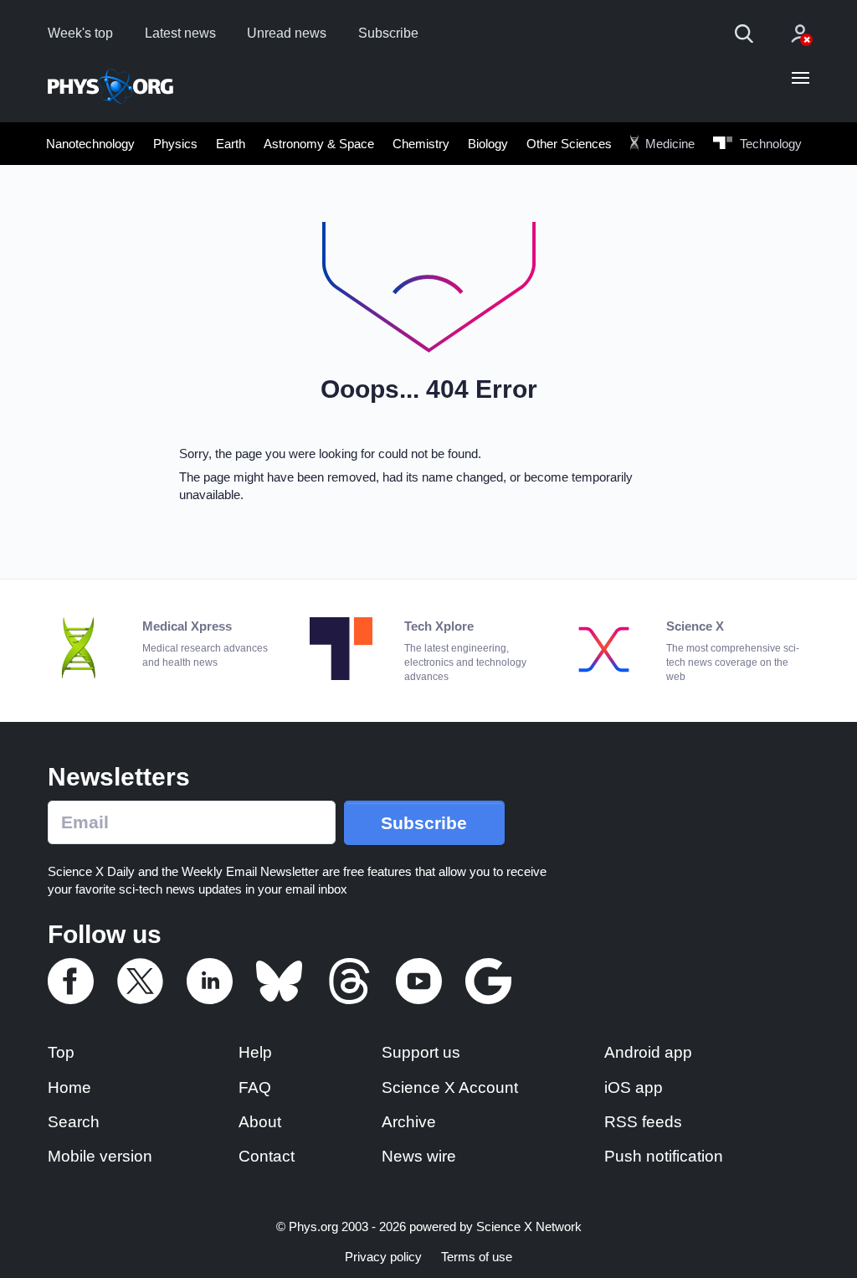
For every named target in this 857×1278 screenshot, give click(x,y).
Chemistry (421, 144)
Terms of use (476, 1257)
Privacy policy (383, 1257)
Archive (409, 1122)
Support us (421, 1052)
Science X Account (450, 1087)
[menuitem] (90, 143)
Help (255, 1052)
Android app (648, 1052)
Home (69, 1087)
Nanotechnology (90, 144)
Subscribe (388, 33)
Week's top (80, 33)
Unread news (286, 33)
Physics (175, 144)
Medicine (668, 144)
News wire (419, 1156)
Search (74, 1122)
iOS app (633, 1087)
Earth (230, 144)
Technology (769, 144)
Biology (488, 144)
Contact (267, 1156)
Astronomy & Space (319, 144)
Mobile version (100, 1156)
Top (61, 1052)
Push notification (663, 1156)
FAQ (255, 1087)
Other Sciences (569, 144)
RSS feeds (643, 1122)
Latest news (180, 33)
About (260, 1122)
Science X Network (529, 1226)
